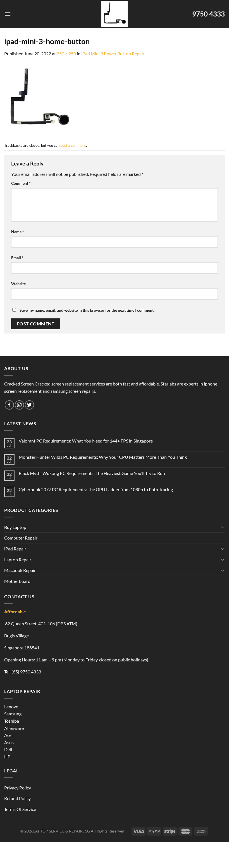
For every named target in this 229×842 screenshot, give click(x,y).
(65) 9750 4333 (26, 671)
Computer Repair (20, 537)
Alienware (14, 728)
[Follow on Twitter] (29, 405)
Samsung (13, 713)
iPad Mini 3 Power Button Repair (112, 53)
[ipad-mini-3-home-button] (39, 98)
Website (18, 283)
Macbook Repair (20, 570)
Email (17, 257)
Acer (8, 735)
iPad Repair (15, 548)
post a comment (73, 145)
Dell (8, 749)
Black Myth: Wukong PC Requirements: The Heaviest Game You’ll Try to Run (92, 473)
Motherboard (17, 581)
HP (7, 756)
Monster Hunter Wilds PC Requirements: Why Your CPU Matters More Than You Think (103, 457)
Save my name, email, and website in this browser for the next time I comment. (87, 310)
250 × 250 (66, 53)
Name (17, 231)
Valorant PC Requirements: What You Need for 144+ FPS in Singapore (86, 440)
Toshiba (11, 720)
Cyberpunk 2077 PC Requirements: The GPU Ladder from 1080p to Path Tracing (96, 489)
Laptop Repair (17, 559)
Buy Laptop (15, 527)
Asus (9, 742)
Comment (21, 183)
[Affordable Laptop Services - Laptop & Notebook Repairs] (114, 14)
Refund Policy (17, 798)
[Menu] (7, 14)
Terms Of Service (20, 809)
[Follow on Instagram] (19, 405)
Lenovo (11, 706)
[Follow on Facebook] (9, 405)
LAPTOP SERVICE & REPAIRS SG (61, 831)
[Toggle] (222, 527)
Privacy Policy (17, 787)
